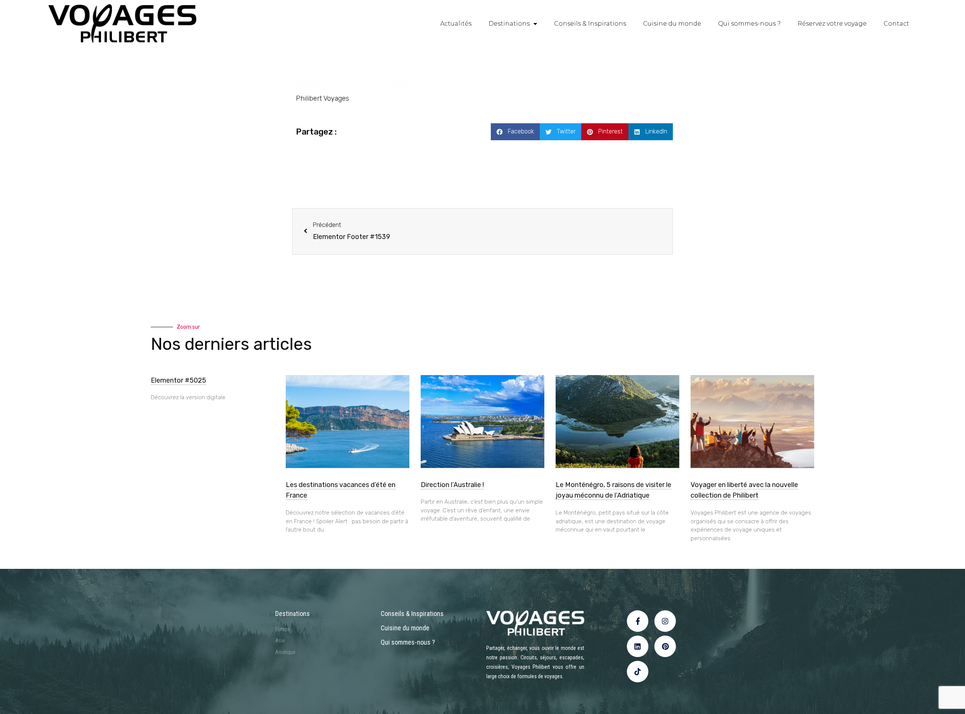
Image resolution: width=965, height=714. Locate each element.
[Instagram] (665, 621)
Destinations (509, 23)
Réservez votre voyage (832, 23)
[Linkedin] (637, 646)
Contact (896, 23)
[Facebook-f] (637, 621)
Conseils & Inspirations (590, 23)
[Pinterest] (665, 646)
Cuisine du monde (672, 23)
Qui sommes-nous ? (749, 23)
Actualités (456, 23)
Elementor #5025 (178, 380)
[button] (515, 131)
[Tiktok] (637, 671)
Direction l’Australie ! (452, 485)
